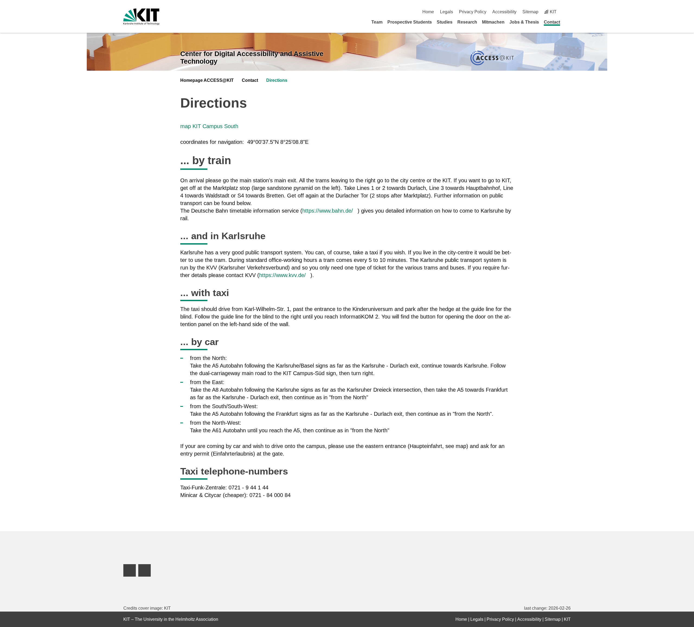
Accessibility (504, 11)
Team (377, 22)
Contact (552, 22)
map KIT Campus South (209, 126)
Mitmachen (493, 22)
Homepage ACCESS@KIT (207, 80)
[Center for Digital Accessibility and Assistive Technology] (492, 58)
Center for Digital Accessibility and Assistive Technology (251, 57)
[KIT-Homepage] (141, 16)
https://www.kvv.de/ (282, 275)
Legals (446, 11)
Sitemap (530, 11)
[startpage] (569, 22)
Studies (444, 22)
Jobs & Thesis (524, 22)
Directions (276, 80)
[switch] (569, 11)
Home (428, 11)
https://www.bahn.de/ (327, 211)
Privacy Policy (472, 11)
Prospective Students (409, 22)
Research (467, 22)
